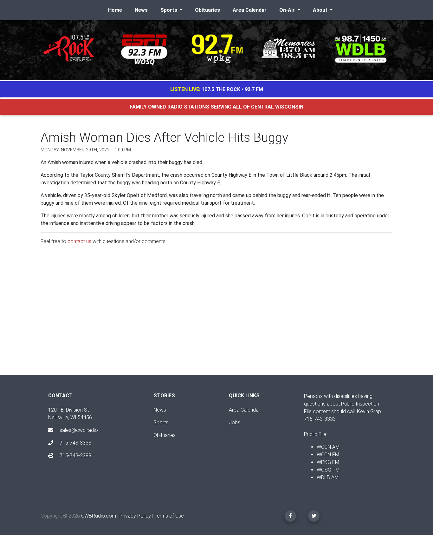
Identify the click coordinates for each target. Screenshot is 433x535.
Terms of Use (169, 516)
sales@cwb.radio (79, 430)
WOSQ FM (328, 470)
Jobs (234, 422)
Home (115, 10)
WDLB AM (328, 477)
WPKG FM (328, 462)
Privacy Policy (135, 516)
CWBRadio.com (98, 516)
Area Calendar (250, 10)
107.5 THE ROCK (221, 89)
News (141, 10)
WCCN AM (328, 447)
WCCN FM (328, 455)
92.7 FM (254, 89)
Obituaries (207, 10)
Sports (160, 422)
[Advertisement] (216, 315)
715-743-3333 (74, 443)
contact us (79, 241)
